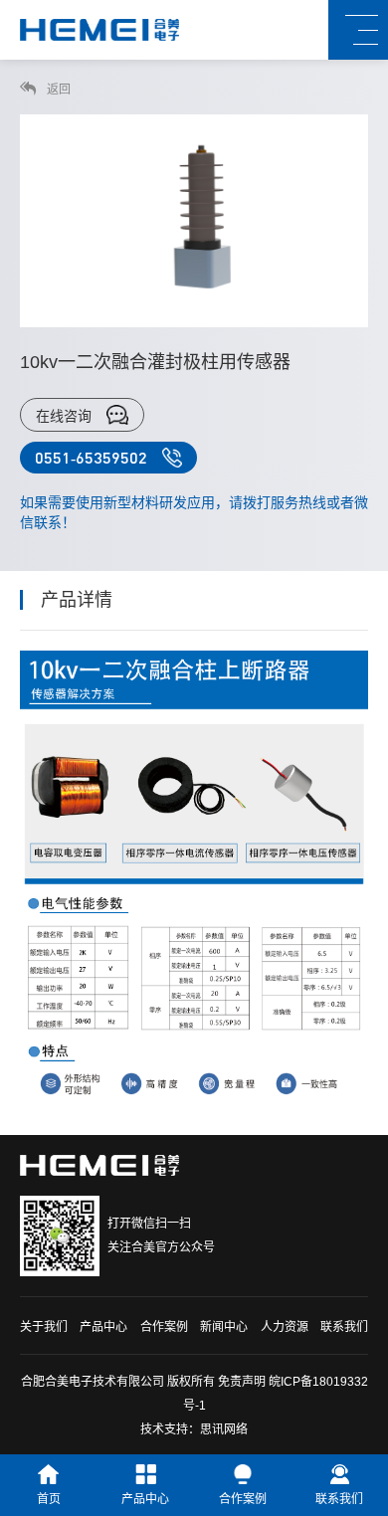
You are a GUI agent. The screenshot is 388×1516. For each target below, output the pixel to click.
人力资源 (284, 1327)
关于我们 (44, 1327)
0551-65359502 (91, 457)
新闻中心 (224, 1327)
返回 (57, 89)
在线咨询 (64, 416)
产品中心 (103, 1327)
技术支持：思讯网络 (194, 1429)
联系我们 (344, 1327)
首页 (49, 1499)
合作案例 (164, 1327)
